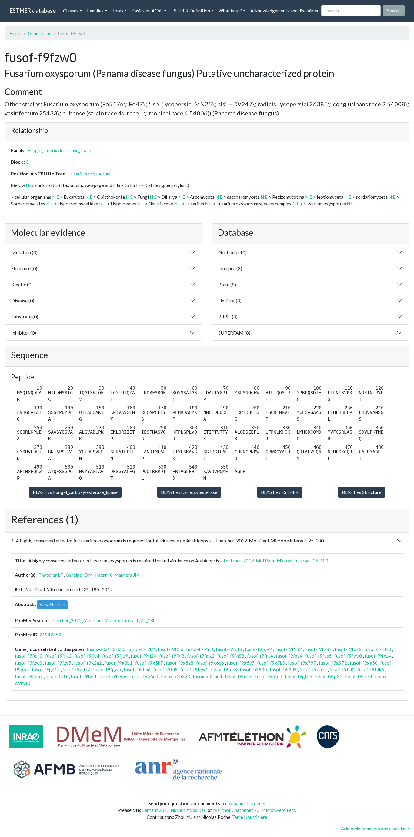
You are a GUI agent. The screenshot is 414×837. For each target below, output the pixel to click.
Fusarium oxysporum (89, 173)
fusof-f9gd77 (76, 669)
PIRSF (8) (228, 316)
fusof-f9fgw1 (194, 669)
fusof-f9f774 (358, 676)
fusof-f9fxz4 (378, 656)
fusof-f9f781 (318, 649)
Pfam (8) (227, 284)
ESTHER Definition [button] (190, 10)
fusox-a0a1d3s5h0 (106, 649)
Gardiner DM (79, 575)
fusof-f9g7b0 (271, 662)
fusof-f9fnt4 (260, 656)
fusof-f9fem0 (28, 656)
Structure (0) (24, 268)
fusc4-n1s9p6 (113, 676)
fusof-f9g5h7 (149, 662)
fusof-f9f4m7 (29, 676)
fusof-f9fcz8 (224, 669)
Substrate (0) (24, 316)
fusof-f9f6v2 (258, 649)
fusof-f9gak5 (313, 669)
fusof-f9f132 (288, 649)
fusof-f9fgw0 (107, 669)
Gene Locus (39, 33)
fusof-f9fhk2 (58, 656)
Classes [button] (70, 10)
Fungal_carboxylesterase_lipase (60, 150)
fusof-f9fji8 (165, 669)
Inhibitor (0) (23, 332)
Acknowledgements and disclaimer (284, 10)
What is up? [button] (230, 10)
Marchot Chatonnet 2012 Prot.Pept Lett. (254, 810)
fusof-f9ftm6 (137, 669)
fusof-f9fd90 (377, 649)
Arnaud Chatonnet (247, 803)
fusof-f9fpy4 (289, 656)
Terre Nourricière (249, 817)
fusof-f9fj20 (143, 656)
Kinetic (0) (22, 284)
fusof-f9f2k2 (141, 649)
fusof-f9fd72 (348, 649)
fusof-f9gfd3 (268, 676)
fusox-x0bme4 (207, 676)
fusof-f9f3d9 (283, 669)
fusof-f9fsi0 (342, 669)
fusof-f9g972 (333, 662)
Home (15, 33)
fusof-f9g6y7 (241, 662)
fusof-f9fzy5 (58, 662)
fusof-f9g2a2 (88, 662)
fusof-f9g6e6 (210, 662)
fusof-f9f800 (253, 669)
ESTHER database (32, 10)
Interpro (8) (230, 268)
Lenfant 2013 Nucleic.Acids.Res (174, 810)
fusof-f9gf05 (298, 676)
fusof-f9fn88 (230, 656)
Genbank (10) (232, 252)
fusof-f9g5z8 (179, 662)
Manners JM (126, 575)
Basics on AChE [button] (147, 10)
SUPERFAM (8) (234, 332)
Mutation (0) (24, 252)
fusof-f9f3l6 (170, 649)
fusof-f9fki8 (171, 656)
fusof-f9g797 (302, 662)
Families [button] (95, 10)
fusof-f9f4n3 (199, 649)
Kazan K (103, 575)
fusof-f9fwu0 (348, 656)
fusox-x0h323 (175, 676)
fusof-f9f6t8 (229, 649)
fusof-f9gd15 (46, 669)
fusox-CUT (56, 676)
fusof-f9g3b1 (118, 662)
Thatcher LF (50, 575)
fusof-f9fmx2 (201, 656)
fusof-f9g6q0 (144, 676)
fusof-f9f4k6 (370, 669)
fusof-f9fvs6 (318, 656)
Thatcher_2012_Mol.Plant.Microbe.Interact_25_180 (275, 560)
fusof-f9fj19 (115, 656)
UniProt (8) (230, 300)
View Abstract (52, 604)
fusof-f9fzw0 (28, 662)
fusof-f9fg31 (328, 676)
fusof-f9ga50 (364, 662)
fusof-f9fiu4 (86, 656)
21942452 (50, 634)
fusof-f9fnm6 (238, 676)
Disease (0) (22, 300)
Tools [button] (117, 10)
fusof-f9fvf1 (84, 676)
